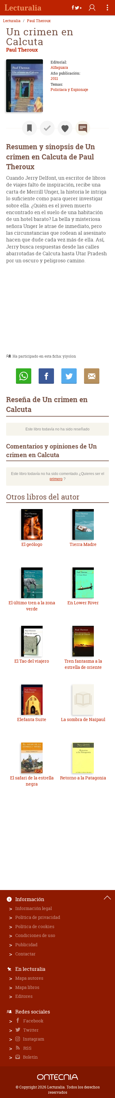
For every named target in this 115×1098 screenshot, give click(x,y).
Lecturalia (12, 20)
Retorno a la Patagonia (83, 778)
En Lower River (83, 603)
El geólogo (31, 544)
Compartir (46, 376)
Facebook (33, 1021)
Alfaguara (59, 67)
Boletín (30, 1057)
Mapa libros (27, 987)
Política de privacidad (37, 917)
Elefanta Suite (31, 719)
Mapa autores (29, 978)
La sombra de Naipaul (83, 719)
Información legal (33, 908)
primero (56, 479)
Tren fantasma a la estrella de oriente (83, 664)
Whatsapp (23, 376)
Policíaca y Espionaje (69, 89)
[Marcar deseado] (65, 128)
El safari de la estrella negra (32, 781)
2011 (54, 78)
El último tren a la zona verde (32, 606)
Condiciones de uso (35, 935)
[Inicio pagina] (107, 897)
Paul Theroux (39, 20)
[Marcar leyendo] (29, 128)
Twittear (69, 376)
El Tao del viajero (31, 661)
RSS (27, 1048)
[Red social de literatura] (23, 7)
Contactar (25, 954)
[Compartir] (76, 7)
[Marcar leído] (47, 128)
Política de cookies (34, 926)
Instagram (33, 1039)
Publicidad (26, 944)
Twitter (30, 1030)
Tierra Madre (83, 544)
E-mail (91, 376)
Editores (24, 996)
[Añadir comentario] (82, 128)
